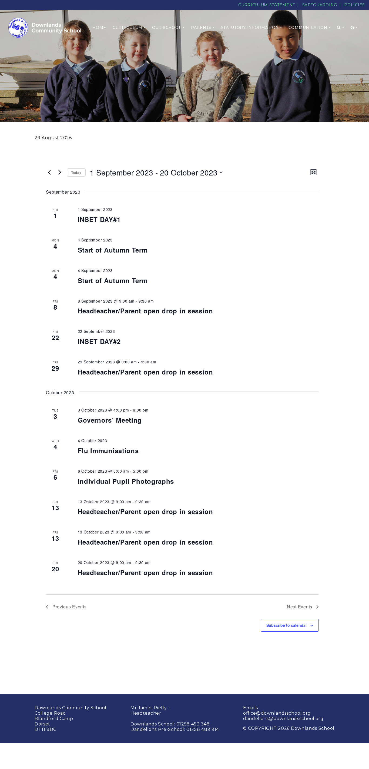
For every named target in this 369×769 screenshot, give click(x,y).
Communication (308, 27)
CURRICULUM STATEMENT (266, 4)
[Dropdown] (340, 28)
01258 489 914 (202, 729)
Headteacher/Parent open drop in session (145, 310)
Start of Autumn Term (113, 249)
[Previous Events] (49, 172)
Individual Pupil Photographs (126, 481)
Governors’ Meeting (110, 420)
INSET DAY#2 (99, 341)
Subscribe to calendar (286, 625)
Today (76, 172)
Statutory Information (250, 27)
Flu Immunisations (108, 450)
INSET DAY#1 (99, 219)
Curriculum (127, 27)
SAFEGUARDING (319, 4)
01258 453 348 (193, 724)
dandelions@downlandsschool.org (283, 718)
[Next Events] (59, 172)
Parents (201, 27)
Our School (167, 27)
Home (99, 27)
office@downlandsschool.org (277, 713)
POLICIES (354, 4)
